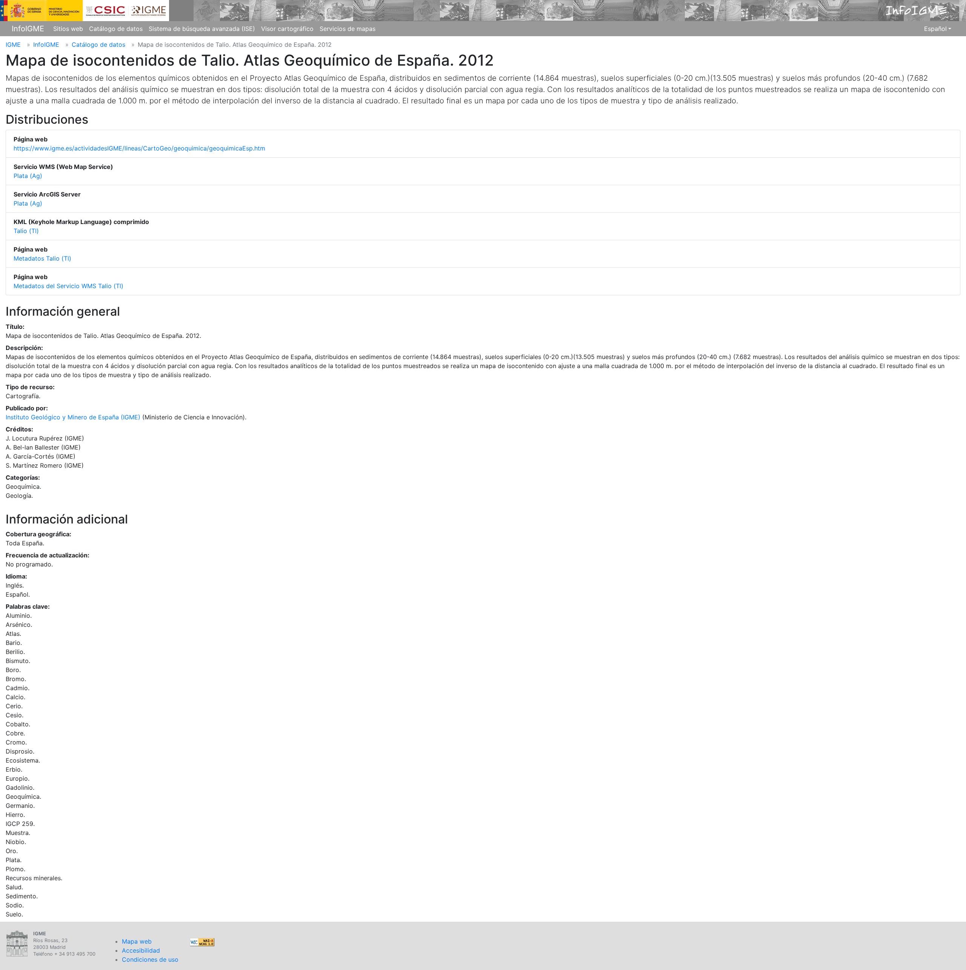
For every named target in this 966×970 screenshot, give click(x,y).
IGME (13, 44)
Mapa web (137, 941)
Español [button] (935, 28)
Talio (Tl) (26, 231)
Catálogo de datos (116, 28)
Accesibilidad (141, 950)
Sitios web (68, 28)
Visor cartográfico (287, 28)
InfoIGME (28, 28)
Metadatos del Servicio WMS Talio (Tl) (68, 286)
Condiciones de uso (150, 959)
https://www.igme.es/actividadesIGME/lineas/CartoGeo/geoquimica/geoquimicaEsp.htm (139, 148)
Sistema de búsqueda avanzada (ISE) (202, 28)
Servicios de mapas (347, 28)
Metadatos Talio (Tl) (42, 258)
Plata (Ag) (28, 176)
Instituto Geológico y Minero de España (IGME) (73, 417)
